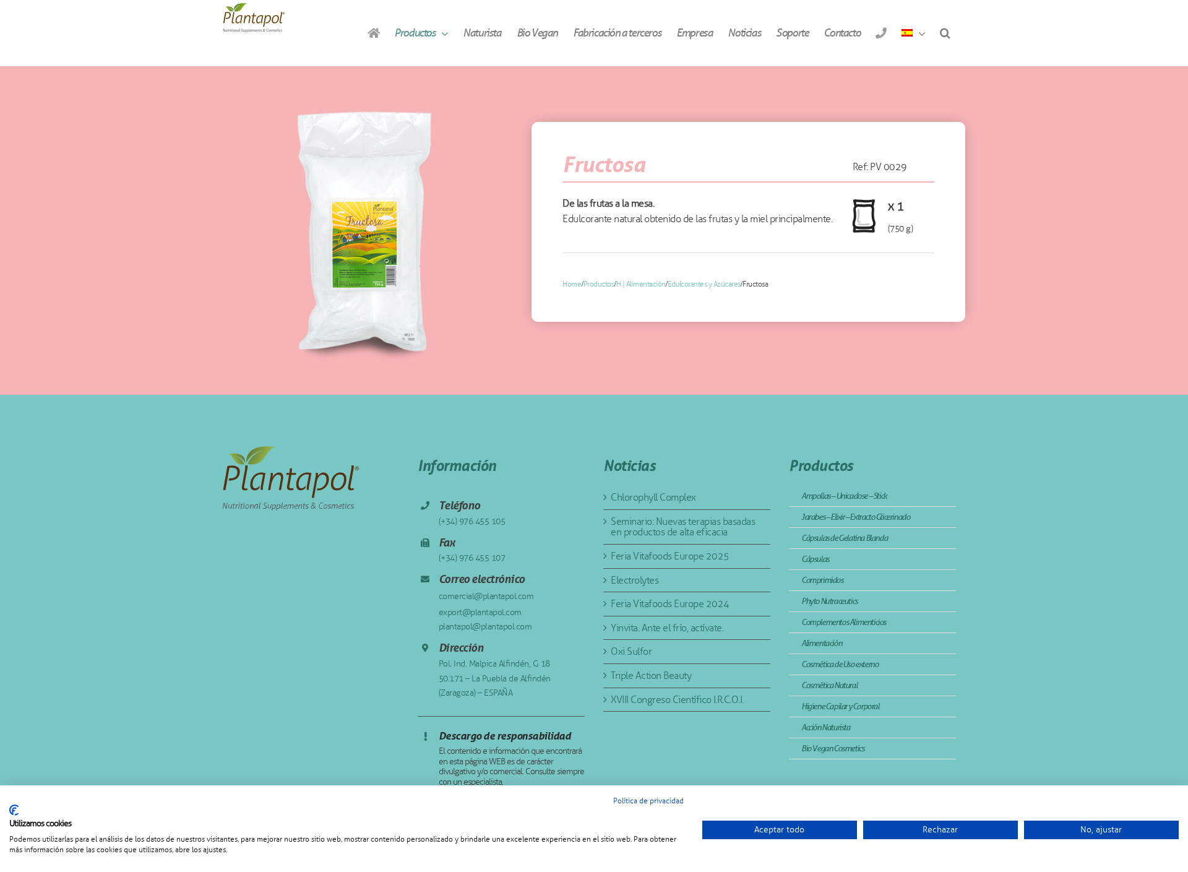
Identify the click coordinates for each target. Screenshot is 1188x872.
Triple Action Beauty (651, 675)
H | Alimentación (641, 284)
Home (571, 284)
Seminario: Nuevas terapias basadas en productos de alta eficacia (683, 527)
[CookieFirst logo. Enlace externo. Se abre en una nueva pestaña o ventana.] (14, 810)
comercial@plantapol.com (486, 596)
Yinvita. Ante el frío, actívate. (667, 628)
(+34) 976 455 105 (472, 521)
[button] (945, 33)
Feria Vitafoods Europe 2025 (670, 556)
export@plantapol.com (480, 612)
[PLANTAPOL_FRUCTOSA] (362, 230)
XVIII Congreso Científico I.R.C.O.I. (677, 700)
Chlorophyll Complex (653, 497)
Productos (598, 284)
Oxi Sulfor (631, 651)
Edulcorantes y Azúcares (704, 284)
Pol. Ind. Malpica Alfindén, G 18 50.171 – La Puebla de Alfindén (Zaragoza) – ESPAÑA (495, 678)
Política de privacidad (648, 800)
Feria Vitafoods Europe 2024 (670, 604)
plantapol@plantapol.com (485, 626)
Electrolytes (634, 580)
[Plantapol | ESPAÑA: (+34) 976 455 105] (881, 33)
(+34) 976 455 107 (472, 558)
